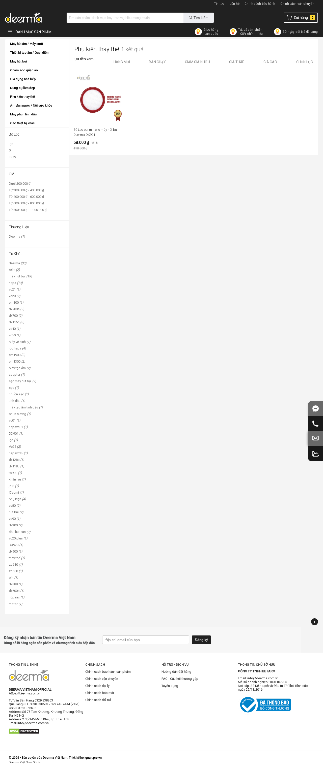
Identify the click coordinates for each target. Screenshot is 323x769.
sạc (14, 388)
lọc (11, 144)
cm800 (16, 302)
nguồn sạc (19, 394)
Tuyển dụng (170, 686)
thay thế (17, 558)
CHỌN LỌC (304, 62)
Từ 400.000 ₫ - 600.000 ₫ (26, 197)
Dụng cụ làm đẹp (22, 88)
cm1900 (17, 355)
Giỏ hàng (303, 18)
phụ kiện (17, 499)
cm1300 (17, 361)
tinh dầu (17, 401)
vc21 (14, 289)
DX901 (16, 433)
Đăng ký (201, 640)
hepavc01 (18, 427)
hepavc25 (18, 453)
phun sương (20, 414)
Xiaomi (16, 492)
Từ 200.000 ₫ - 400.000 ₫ (26, 190)
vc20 (14, 296)
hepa (16, 283)
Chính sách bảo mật (99, 693)
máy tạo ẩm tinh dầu (26, 407)
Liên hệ (234, 4)
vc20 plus (18, 538)
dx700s (16, 309)
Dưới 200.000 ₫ (20, 183)
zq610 (16, 564)
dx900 (15, 551)
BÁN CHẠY (157, 62)
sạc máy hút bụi (22, 381)
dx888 (15, 584)
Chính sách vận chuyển (297, 4)
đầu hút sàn (20, 532)
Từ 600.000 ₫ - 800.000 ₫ (26, 203)
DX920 (16, 545)
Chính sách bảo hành (260, 4)
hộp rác (16, 597)
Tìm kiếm (200, 18)
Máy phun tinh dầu (23, 114)
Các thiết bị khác (22, 123)
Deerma (17, 236)
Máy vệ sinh (20, 342)
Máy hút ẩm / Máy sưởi (26, 44)
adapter (17, 374)
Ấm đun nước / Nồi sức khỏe (31, 105)
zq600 (16, 571)
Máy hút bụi (18, 61)
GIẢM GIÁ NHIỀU (197, 62)
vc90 (14, 519)
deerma (17, 263)
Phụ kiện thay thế (22, 97)
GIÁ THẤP (237, 62)
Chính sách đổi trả (98, 700)
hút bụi (16, 512)
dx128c (16, 460)
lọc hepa (17, 348)
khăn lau (17, 479)
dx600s (16, 591)
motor (15, 604)
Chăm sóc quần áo (24, 70)
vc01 (14, 420)
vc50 (14, 335)
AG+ (14, 270)
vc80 (14, 505)
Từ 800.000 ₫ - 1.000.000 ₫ (28, 210)
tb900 (15, 473)
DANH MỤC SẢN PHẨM (33, 32)
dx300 (15, 525)
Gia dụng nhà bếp (23, 79)
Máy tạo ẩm (20, 368)
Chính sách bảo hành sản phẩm (108, 672)
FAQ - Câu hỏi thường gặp (180, 679)
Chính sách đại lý (97, 686)
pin (13, 578)
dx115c (16, 322)
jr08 (14, 486)
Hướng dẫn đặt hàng (176, 672)
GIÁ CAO (270, 62)
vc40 (14, 329)
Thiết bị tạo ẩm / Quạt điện (29, 52)
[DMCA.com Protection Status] (24, 736)
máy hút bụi (20, 276)
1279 (12, 157)
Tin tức (219, 4)
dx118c (16, 466)
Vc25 (15, 446)
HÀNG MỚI (122, 62)
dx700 (15, 315)
